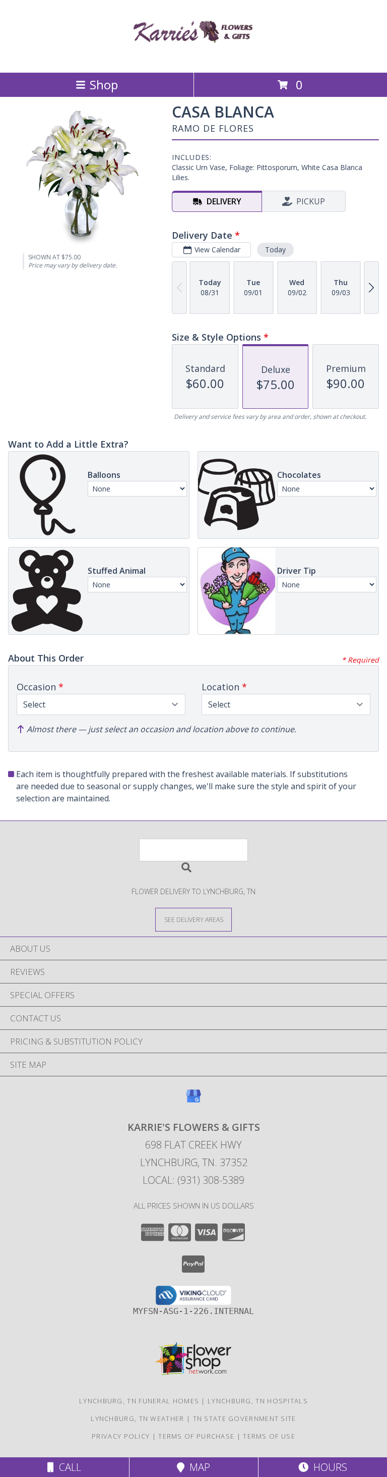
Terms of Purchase (196, 1436)
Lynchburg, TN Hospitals (258, 1400)
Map (197, 1467)
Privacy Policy (121, 1436)
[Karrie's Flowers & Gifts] (193, 58)
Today (275, 249)
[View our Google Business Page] (193, 1101)
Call (67, 1467)
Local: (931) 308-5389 (193, 1180)
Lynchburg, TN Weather (137, 1418)
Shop (104, 84)
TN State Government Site (244, 1418)
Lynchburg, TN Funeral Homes (139, 1400)
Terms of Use (269, 1436)
